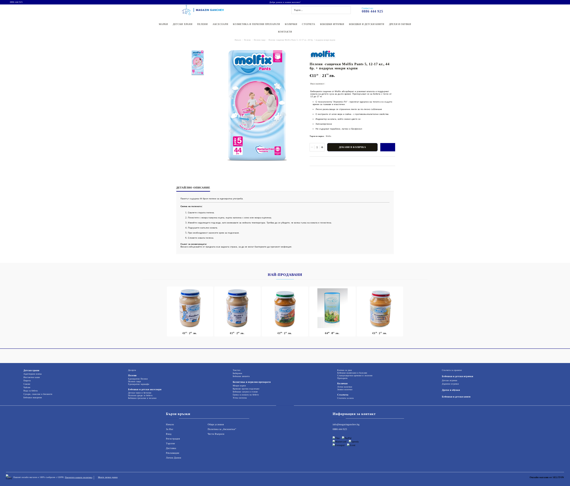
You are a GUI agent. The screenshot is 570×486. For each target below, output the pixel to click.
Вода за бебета (30, 391)
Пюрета (27, 381)
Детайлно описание (193, 187)
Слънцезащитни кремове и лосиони (355, 375)
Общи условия (216, 424)
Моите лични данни (108, 477)
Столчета (308, 24)
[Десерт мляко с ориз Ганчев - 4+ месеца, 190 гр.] (237, 308)
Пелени (202, 24)
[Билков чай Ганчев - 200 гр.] (332, 308)
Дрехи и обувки (400, 24)
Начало (238, 40)
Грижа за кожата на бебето (246, 395)
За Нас (169, 429)
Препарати (342, 378)
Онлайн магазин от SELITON (547, 477)
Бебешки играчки (332, 24)
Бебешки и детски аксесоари (145, 389)
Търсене (170, 443)
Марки (163, 24)
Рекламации (172, 453)
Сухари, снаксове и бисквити (37, 394)
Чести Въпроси (216, 434)
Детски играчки (449, 380)
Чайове (26, 387)
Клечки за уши (344, 370)
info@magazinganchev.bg (346, 424)
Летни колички (344, 387)
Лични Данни (173, 457)
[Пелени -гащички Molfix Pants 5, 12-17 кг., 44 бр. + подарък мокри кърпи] (197, 62)
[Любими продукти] (556, 2)
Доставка (171, 448)
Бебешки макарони (32, 397)
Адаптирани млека (32, 374)
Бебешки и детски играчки (457, 376)
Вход (168, 434)
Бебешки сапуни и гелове (245, 392)
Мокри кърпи (239, 386)
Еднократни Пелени (138, 379)
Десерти (132, 370)
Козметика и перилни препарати (256, 24)
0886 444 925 (16, 2)
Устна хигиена (240, 398)
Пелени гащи (259, 40)
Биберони (237, 373)
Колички (291, 24)
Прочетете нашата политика (78, 477)
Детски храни (183, 24)
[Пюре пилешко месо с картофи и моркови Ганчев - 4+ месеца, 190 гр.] (380, 308)
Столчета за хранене (452, 370)
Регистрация (173, 438)
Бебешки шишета (241, 376)
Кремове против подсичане (246, 389)
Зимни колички (344, 389)
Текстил (236, 370)
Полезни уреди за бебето (140, 395)
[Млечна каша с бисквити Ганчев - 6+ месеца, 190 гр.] (190, 308)
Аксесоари (220, 24)
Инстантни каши (31, 377)
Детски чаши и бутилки (139, 393)
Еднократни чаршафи (138, 384)
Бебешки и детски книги (366, 24)
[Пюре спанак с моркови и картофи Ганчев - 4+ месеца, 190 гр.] (285, 308)
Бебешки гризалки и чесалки (142, 398)
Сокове (26, 384)
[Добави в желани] (387, 147)
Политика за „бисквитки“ (222, 429)
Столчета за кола (345, 398)
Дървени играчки (450, 384)
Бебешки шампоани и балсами (352, 373)
